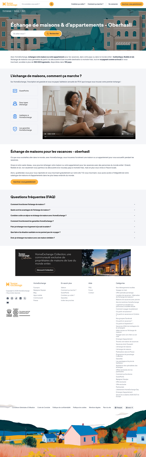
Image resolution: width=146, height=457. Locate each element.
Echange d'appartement (124, 339)
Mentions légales (95, 407)
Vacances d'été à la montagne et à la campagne (127, 327)
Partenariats (120, 387)
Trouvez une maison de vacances (127, 341)
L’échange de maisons (123, 347)
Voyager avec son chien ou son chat (126, 335)
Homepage (7, 11)
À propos (36, 287)
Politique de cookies (79, 407)
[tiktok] (16, 298)
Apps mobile (37, 295)
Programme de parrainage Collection (125, 355)
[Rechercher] (51, 4)
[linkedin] (20, 298)
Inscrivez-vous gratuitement (132, 4)
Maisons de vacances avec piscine (128, 299)
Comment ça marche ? (95, 4)
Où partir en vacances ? (124, 321)
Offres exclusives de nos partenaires (124, 370)
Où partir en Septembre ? (124, 323)
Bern (23, 11)
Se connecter (113, 4)
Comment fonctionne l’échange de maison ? (28, 204)
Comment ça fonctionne (124, 374)
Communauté (38, 298)
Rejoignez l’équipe (39, 290)
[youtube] (7, 302)
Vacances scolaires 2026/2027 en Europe (127, 395)
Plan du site (107, 407)
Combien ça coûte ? (78, 4)
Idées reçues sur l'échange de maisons (126, 331)
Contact (91, 293)
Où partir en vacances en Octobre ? (127, 315)
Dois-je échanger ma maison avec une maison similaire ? (33, 238)
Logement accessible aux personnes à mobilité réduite (125, 305)
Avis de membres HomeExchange (127, 302)
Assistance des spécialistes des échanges (126, 366)
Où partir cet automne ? (124, 311)
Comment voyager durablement (127, 309)
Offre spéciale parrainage (124, 293)
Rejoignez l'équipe (122, 379)
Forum (90, 290)
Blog (34, 293)
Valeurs (63, 287)
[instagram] (12, 298)
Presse (35, 300)
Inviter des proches (67, 300)
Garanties (64, 298)
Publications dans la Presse (125, 352)
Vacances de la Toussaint (124, 344)
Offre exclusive (121, 382)
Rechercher (54, 34)
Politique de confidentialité (61, 407)
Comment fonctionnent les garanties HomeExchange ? (32, 221)
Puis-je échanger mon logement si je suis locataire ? (31, 227)
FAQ (89, 287)
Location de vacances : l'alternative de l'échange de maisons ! (128, 296)
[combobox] (37, 4)
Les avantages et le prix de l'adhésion (125, 362)
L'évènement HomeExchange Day (127, 389)
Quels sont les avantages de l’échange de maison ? (30, 210)
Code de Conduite (43, 407)
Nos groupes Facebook (124, 318)
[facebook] (7, 298)
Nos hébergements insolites (125, 287)
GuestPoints (65, 293)
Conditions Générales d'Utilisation (23, 407)
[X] (25, 298)
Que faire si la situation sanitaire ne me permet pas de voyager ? (35, 232)
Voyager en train (121, 290)
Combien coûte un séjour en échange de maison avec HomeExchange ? (38, 216)
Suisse (16, 11)
